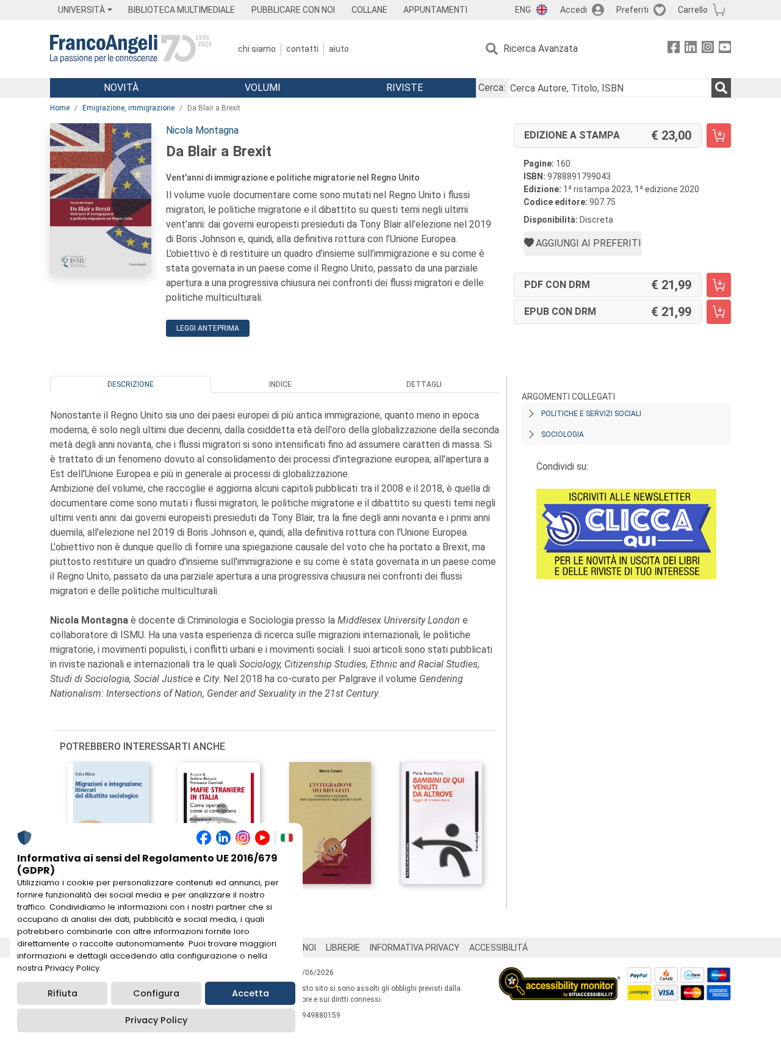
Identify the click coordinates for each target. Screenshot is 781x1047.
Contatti (302, 49)
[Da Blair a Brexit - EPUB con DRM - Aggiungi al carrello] (719, 312)
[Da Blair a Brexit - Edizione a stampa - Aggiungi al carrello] (719, 135)
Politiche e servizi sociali (591, 413)
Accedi (573, 10)
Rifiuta (62, 993)
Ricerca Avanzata (540, 48)
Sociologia (562, 434)
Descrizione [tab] (130, 384)
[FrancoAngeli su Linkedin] (691, 49)
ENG (523, 10)
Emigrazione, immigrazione (128, 108)
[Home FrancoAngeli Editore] (131, 49)
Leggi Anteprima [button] (207, 328)
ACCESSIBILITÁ (498, 947)
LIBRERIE (343, 947)
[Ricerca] (721, 88)
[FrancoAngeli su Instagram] (708, 49)
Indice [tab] (280, 384)
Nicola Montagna (202, 130)
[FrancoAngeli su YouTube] (725, 49)
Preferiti (632, 10)
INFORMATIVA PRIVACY (414, 947)
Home (60, 108)
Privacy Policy (156, 1020)
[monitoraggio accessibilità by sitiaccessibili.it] (559, 974)
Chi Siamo (257, 49)
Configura (156, 993)
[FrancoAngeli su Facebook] (674, 49)
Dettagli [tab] (424, 384)
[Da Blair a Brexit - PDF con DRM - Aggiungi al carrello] (719, 285)
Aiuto (339, 49)
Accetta (250, 993)
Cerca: (491, 87)
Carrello (693, 10)
